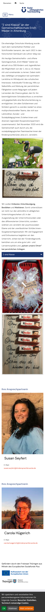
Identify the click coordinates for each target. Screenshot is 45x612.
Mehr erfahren (26, 608)
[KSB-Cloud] (15, 3)
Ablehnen (12, 608)
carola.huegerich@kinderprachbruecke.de (21, 543)
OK (4, 608)
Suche (22, 3)
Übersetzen (7, 3)
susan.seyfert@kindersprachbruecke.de (20, 468)
